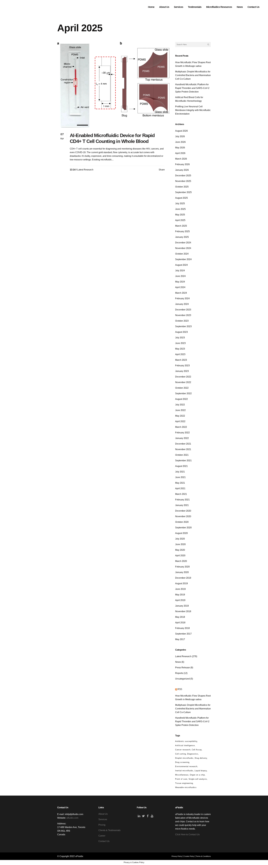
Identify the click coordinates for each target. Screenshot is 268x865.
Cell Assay (197, 750)
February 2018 (182, 628)
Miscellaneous (182, 775)
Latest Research (85, 169)
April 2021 (180, 488)
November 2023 (183, 315)
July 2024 (180, 270)
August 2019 (181, 583)
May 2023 (180, 349)
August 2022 (181, 399)
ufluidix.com (72, 818)
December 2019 (183, 578)
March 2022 (181, 427)
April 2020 (180, 555)
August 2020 (181, 533)
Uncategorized (182, 679)
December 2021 (183, 444)
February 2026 (182, 164)
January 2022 (182, 438)
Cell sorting (180, 754)
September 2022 (183, 393)
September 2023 (183, 326)
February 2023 (182, 365)
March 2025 (181, 226)
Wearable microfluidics (186, 787)
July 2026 (180, 136)
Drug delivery (201, 758)
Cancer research (183, 750)
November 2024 (183, 248)
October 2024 (182, 254)
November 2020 (183, 516)
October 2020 (182, 522)
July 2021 (180, 471)
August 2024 (181, 265)
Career (101, 836)
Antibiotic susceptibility (186, 741)
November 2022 (183, 382)
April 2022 (180, 421)
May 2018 (180, 617)
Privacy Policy (177, 856)
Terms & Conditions (203, 856)
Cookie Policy (189, 856)
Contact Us (103, 841)
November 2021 (183, 449)
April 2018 (180, 622)
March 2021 (181, 494)
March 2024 (181, 293)
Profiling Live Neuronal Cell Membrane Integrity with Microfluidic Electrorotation (193, 110)
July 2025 (180, 203)
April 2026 (180, 153)
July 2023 (180, 337)
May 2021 (180, 483)
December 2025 (183, 175)
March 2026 (181, 159)
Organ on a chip (197, 775)
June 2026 (180, 142)
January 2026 (182, 170)
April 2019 (180, 600)
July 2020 (180, 539)
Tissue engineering (184, 783)
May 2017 (180, 639)
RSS (180, 689)
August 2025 (181, 198)
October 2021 (182, 455)
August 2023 (181, 332)
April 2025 (180, 220)
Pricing (101, 825)
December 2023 (183, 309)
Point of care (181, 779)
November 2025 (183, 181)
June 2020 (180, 544)
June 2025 (180, 209)
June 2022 (180, 410)
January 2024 (182, 304)
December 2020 (183, 511)
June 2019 (180, 589)
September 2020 (183, 527)
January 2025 (182, 237)
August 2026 (181, 131)
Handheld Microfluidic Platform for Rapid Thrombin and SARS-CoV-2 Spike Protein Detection (192, 88)
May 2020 (180, 550)
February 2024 (182, 298)
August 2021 (181, 466)
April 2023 (180, 354)
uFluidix (79, 856)
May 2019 (180, 594)
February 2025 (182, 231)
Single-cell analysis (198, 779)
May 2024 (180, 282)
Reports (179, 673)
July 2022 (180, 404)
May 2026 (180, 147)
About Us (103, 814)
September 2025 (183, 192)
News (178, 662)
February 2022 (182, 432)
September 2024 (183, 259)
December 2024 (183, 242)
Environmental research (186, 766)
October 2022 (182, 388)
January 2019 (182, 606)
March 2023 (181, 360)
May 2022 (180, 416)
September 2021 (183, 460)
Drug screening (182, 762)
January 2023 (182, 371)
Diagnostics (192, 754)
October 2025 (182, 187)
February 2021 (182, 499)
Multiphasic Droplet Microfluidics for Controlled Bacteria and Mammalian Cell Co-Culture (193, 75)
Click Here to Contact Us (187, 834)
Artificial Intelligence (185, 745)
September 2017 (183, 634)
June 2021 (180, 477)
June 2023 (180, 343)
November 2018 (183, 611)
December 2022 (183, 377)
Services (102, 819)
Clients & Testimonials (109, 830)
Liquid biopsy (201, 771)
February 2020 (182, 566)
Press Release (182, 667)
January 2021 (182, 505)
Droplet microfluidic (184, 758)
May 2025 (180, 214)
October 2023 (182, 321)
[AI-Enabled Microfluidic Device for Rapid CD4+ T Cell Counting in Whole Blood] (113, 85)
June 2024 (180, 276)
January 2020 (182, 572)
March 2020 (181, 561)
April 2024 (180, 287)
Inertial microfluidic (184, 771)
